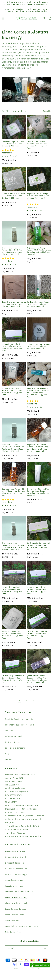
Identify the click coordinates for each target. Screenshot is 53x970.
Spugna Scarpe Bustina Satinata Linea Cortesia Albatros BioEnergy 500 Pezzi (12, 391)
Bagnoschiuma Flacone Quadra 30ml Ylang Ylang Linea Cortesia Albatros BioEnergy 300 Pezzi (37, 448)
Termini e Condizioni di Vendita (19, 719)
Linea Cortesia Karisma (15, 909)
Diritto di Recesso (13, 742)
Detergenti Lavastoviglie (16, 857)
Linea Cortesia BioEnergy (16, 898)
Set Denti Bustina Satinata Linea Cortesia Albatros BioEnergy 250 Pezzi (38, 304)
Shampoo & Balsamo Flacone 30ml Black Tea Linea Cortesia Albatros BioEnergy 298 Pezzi (12, 251)
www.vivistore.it (22, 968)
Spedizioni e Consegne (15, 748)
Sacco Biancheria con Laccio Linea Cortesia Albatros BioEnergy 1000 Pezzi (14, 304)
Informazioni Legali (13, 736)
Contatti (8, 759)
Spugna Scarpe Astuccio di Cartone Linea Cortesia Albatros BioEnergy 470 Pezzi (13, 679)
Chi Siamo (9, 731)
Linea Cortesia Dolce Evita (17, 903)
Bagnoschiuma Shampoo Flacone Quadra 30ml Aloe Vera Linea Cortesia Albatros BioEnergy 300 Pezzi (38, 392)
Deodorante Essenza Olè (16, 869)
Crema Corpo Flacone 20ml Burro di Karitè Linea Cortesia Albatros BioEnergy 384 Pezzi (39, 492)
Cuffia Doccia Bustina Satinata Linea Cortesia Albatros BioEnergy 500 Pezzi (37, 145)
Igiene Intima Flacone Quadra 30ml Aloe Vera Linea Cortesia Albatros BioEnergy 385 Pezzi (37, 679)
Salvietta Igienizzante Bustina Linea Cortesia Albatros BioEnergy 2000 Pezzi (12, 635)
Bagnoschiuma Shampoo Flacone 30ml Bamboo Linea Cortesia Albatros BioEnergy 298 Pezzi (39, 251)
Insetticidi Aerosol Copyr (16, 874)
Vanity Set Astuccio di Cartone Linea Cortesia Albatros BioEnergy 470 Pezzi (37, 590)
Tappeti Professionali (14, 880)
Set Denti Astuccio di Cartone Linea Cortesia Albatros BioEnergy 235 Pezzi (12, 590)
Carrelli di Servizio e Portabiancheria (21, 926)
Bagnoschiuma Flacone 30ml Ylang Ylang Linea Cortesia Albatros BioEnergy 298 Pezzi (14, 492)
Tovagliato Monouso (14, 886)
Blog (7, 754)
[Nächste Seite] (33, 700)
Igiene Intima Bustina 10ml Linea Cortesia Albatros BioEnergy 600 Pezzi (13, 196)
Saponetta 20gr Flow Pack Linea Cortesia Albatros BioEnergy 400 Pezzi (13, 144)
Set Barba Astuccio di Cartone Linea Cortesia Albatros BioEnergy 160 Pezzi (12, 347)
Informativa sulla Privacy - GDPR (19, 725)
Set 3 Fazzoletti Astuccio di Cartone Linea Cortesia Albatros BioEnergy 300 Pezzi (38, 546)
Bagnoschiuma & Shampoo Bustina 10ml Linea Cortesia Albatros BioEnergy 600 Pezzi (39, 197)
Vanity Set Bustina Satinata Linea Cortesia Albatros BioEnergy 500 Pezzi (38, 346)
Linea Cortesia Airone (14, 915)
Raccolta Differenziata (15, 851)
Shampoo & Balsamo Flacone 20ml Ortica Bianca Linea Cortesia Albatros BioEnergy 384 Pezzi (13, 546)
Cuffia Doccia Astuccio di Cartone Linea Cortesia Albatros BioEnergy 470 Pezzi (37, 635)
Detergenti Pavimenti (14, 863)
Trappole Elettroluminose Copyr (19, 892)
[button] (3, 18)
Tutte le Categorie (13, 932)
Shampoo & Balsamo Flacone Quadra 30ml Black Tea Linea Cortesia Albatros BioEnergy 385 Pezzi (13, 448)
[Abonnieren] (45, 948)
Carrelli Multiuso (12, 920)
